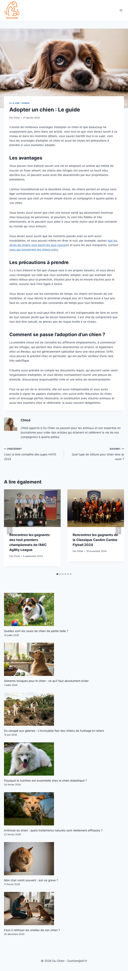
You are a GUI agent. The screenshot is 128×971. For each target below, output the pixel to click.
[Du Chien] (12, 10)
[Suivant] (118, 530)
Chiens (26, 103)
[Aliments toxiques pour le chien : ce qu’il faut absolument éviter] (64, 659)
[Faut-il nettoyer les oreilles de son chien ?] (64, 908)
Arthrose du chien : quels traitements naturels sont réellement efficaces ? (53, 830)
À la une (14, 103)
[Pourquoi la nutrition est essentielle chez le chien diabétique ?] (64, 759)
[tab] (57, 574)
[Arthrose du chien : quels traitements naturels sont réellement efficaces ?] (64, 808)
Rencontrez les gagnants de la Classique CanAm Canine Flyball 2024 (95, 540)
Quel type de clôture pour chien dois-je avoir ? (98, 454)
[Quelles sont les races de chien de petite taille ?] (64, 609)
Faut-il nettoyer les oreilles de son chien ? (32, 930)
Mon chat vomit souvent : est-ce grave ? (31, 880)
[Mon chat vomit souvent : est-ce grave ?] (64, 858)
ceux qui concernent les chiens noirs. (34, 249)
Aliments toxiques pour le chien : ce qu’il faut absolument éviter (46, 681)
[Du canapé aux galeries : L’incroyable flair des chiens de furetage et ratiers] (64, 709)
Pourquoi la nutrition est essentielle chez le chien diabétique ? (45, 780)
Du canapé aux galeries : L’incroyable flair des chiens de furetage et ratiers (54, 730)
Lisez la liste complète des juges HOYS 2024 (30, 454)
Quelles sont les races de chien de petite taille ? (36, 631)
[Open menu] (121, 10)
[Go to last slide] (9, 530)
